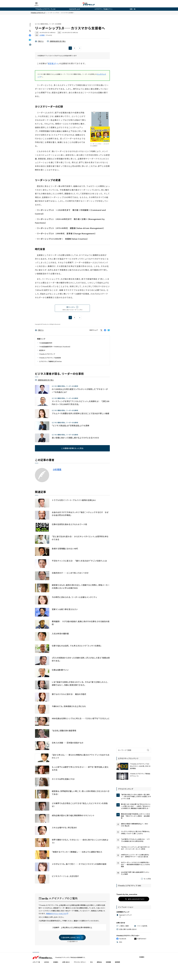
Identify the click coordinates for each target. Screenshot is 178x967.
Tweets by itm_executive (126, 894)
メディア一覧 (36, 962)
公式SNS (46, 962)
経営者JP (52, 63)
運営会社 (99, 962)
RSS (91, 962)
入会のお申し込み (74, 9)
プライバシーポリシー (80, 962)
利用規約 (141, 957)
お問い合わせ (66, 962)
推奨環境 (117, 962)
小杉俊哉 (57, 469)
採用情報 (108, 962)
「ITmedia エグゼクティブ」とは (45, 9)
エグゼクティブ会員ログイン (104, 9)
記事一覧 (132, 9)
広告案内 (55, 962)
